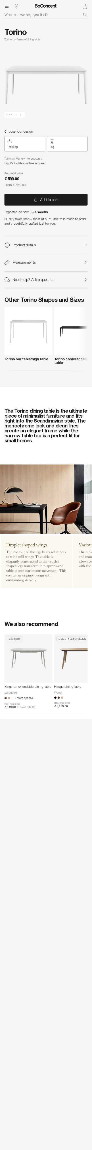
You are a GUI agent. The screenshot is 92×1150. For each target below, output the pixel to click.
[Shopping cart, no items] (85, 6)
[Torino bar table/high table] (28, 331)
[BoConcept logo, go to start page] (46, 6)
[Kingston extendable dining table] (28, 658)
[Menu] (7, 6)
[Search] (85, 15)
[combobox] (46, 15)
